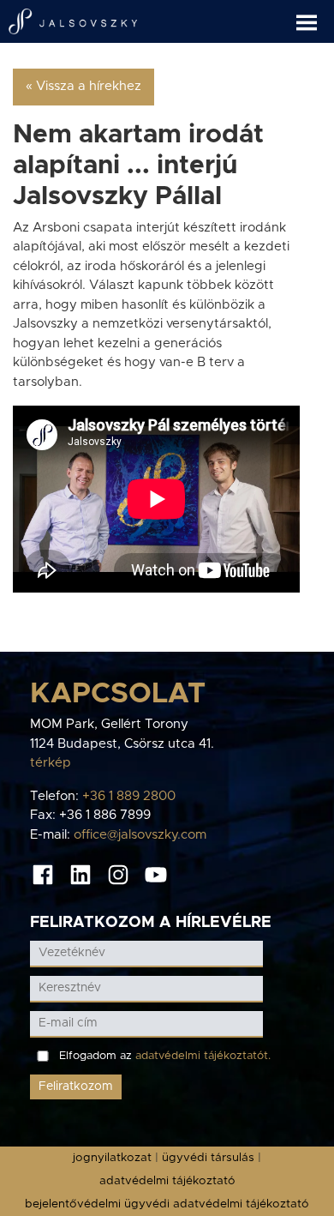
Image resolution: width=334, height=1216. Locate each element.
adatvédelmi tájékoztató (167, 1181)
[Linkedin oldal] (80, 874)
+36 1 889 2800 (129, 796)
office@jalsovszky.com (140, 834)
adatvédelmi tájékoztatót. (203, 1056)
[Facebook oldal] (43, 874)
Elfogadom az (165, 1056)
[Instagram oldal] (118, 874)
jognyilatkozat (112, 1158)
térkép (50, 762)
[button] (315, 15)
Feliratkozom (76, 1087)
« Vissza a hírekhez (83, 86)
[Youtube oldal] (156, 874)
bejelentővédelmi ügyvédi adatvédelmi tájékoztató (167, 1204)
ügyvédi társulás (208, 1158)
